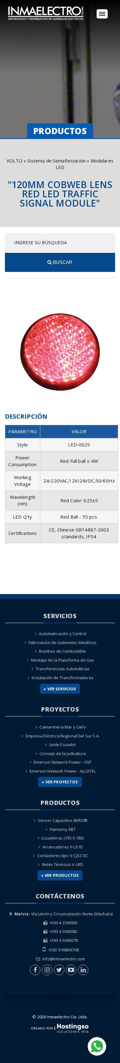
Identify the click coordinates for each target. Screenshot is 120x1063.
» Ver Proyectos (60, 782)
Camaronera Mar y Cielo (62, 727)
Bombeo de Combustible (62, 651)
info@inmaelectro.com (63, 959)
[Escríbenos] (97, 1046)
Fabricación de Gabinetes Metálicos (63, 642)
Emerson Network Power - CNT (63, 762)
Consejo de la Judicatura (62, 753)
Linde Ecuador (62, 744)
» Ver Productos (60, 875)
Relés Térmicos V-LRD (62, 864)
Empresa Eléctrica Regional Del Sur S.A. (63, 736)
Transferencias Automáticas (63, 668)
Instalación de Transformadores (63, 677)
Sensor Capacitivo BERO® (62, 820)
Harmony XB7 (63, 829)
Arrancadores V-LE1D (62, 847)
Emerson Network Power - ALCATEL (63, 771)
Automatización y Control (62, 633)
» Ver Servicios (60, 689)
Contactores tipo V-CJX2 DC (62, 855)
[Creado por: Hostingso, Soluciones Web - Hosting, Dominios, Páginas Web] (60, 1028)
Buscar (62, 262)
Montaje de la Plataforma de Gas (62, 660)
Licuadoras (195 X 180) (62, 838)
